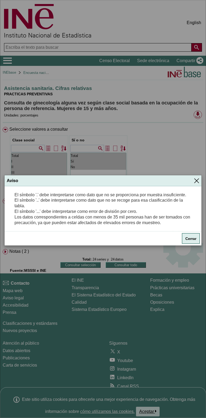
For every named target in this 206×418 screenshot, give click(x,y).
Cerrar (190, 238)
